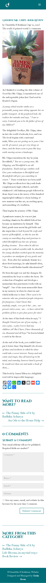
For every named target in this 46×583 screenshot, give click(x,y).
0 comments (35, 28)
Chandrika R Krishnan (15, 24)
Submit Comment (31, 510)
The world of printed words (15, 28)
